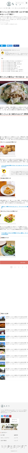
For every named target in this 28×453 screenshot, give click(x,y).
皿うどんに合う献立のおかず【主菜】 (10, 65)
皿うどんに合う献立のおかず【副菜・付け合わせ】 (12, 63)
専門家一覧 (22, 446)
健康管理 (16, 435)
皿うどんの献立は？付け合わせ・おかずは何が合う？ (13, 61)
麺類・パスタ (11, 8)
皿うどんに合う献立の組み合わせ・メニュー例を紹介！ (13, 69)
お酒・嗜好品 (3, 440)
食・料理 (5, 8)
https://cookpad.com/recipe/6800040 (9, 197)
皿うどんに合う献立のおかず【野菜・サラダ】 (11, 62)
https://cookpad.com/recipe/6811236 (9, 256)
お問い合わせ (14, 446)
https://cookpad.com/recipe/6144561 (9, 156)
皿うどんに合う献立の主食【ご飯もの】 (10, 68)
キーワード (5, 446)
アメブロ (6, 52)
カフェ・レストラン (5, 437)
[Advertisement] (14, 23)
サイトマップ (2, 446)
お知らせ (11, 447)
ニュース (16, 437)
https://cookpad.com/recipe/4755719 (9, 223)
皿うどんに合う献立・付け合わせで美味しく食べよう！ (13, 71)
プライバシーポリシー (18, 446)
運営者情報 (9, 446)
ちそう (1, 8)
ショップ (16, 440)
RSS (26, 445)
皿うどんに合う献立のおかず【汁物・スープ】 (11, 66)
